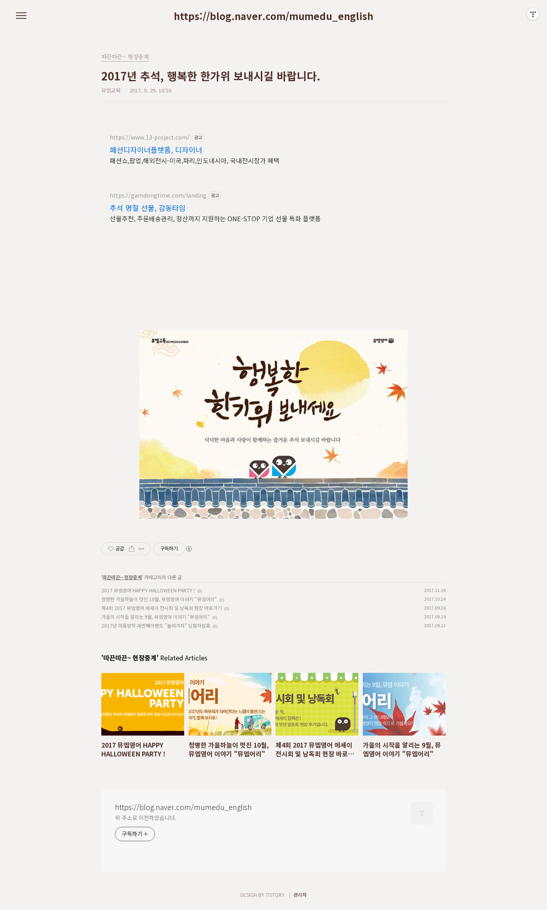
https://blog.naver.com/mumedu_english (273, 16)
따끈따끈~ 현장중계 (122, 577)
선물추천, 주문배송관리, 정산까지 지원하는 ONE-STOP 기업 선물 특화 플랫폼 (215, 218)
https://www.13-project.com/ (150, 137)
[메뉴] (21, 16)
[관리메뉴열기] (533, 14)
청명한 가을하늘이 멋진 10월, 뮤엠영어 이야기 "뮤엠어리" (159, 599)
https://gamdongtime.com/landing (158, 195)
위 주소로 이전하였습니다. (146, 818)
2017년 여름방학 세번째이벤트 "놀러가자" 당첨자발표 (155, 625)
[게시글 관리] (142, 549)
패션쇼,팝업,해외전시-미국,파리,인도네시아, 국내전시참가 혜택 (195, 160)
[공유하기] (132, 549)
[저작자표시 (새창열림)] (188, 549)
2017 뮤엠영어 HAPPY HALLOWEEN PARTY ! (148, 590)
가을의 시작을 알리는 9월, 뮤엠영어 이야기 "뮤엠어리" (155, 616)
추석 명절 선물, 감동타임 (148, 207)
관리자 (300, 894)
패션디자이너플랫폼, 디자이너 (156, 149)
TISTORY (275, 894)
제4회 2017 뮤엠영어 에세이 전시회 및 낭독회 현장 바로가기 (161, 607)
